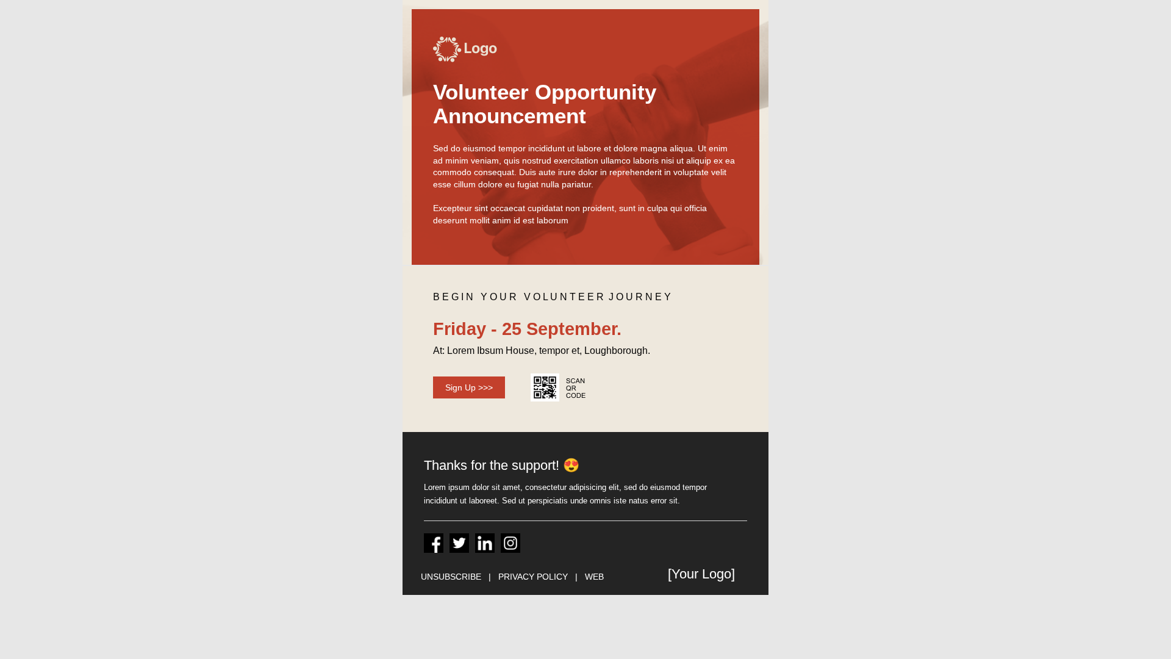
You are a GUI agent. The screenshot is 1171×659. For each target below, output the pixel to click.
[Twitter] (459, 543)
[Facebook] (433, 543)
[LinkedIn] (485, 543)
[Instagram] (510, 543)
